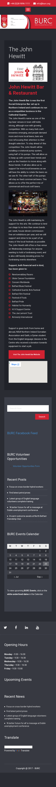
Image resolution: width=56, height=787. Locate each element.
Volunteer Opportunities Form (26, 466)
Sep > (40, 576)
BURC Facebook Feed (22, 433)
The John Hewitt (20, 53)
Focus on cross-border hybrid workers (26, 487)
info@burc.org (43, 3)
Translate (25, 750)
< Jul (16, 576)
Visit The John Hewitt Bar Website (26, 355)
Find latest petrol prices (19, 493)
